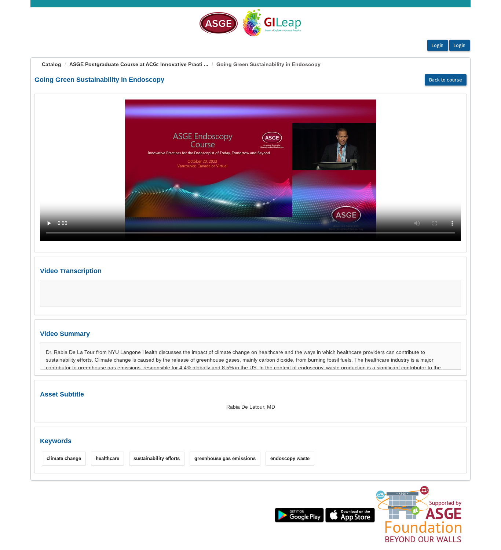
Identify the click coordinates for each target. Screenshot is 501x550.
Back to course (445, 79)
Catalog (51, 64)
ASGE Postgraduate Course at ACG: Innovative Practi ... (138, 64)
